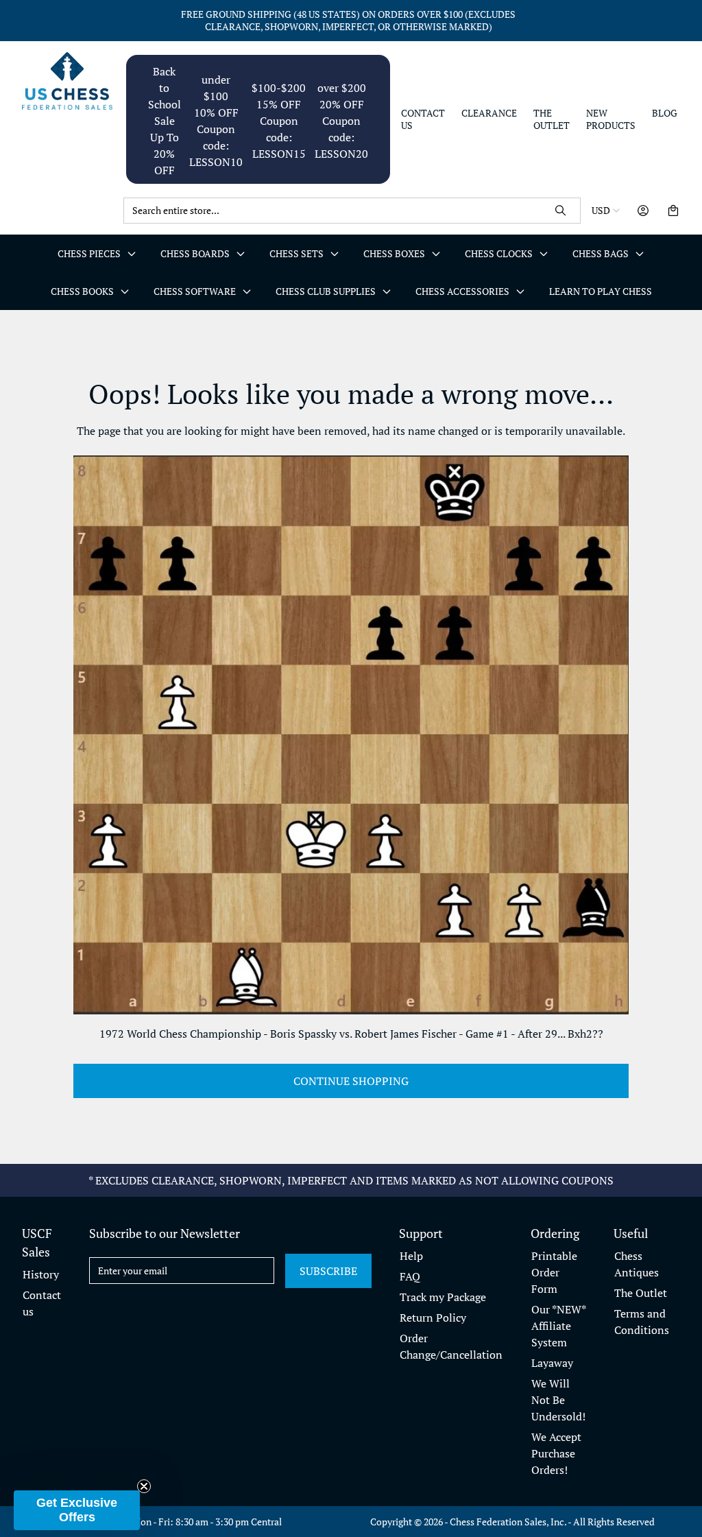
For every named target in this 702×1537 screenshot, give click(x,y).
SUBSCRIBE (328, 1270)
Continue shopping (351, 1080)
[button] (77, 1510)
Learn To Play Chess (600, 291)
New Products (611, 119)
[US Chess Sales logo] (67, 80)
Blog (664, 113)
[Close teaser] (144, 1486)
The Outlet (551, 119)
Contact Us (423, 119)
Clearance (489, 113)
